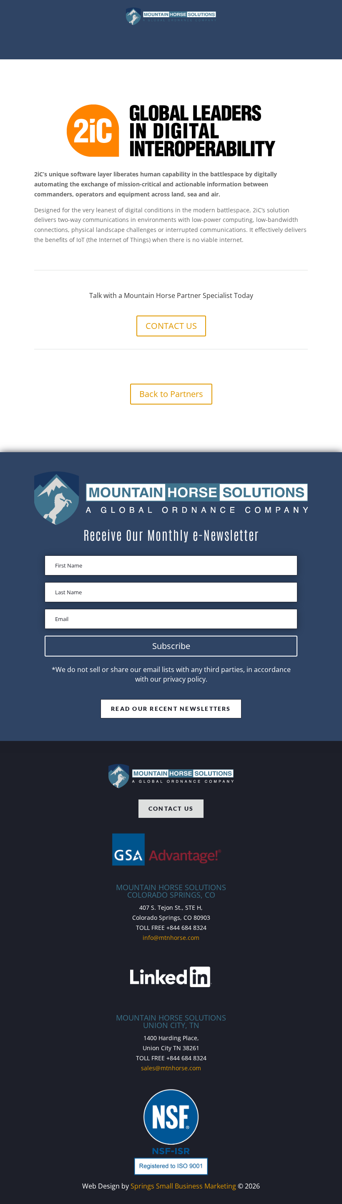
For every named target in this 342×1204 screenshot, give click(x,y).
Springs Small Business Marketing (183, 1186)
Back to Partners (171, 394)
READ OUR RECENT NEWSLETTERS (171, 708)
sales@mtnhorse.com (171, 1068)
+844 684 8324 (186, 928)
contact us (171, 808)
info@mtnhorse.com (171, 938)
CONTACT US (171, 325)
